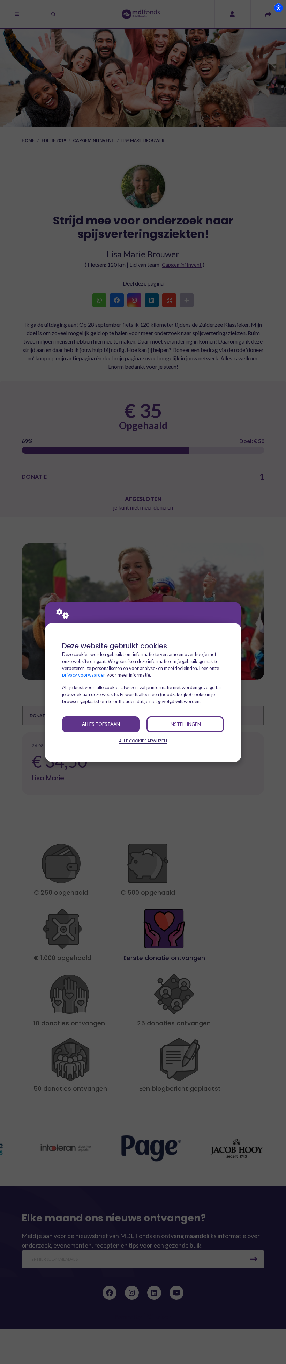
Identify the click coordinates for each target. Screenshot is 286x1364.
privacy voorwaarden (84, 675)
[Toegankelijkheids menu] (278, 7)
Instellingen (185, 724)
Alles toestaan (101, 724)
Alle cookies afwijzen (143, 740)
